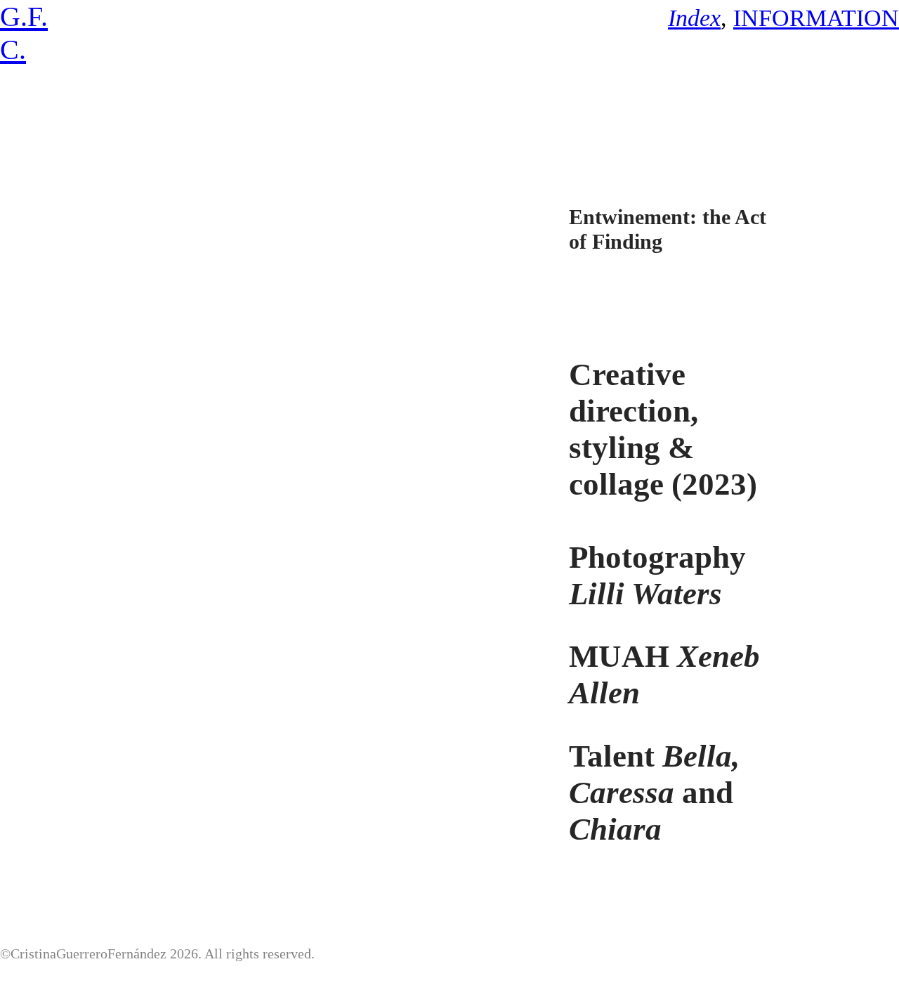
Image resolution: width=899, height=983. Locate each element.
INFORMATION (816, 18)
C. (13, 49)
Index (694, 18)
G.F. (24, 16)
